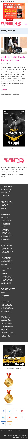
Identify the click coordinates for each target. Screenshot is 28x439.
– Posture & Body (5, 238)
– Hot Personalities (5, 291)
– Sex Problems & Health (7, 280)
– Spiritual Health (5, 195)
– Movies (3, 292)
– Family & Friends (5, 261)
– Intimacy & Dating (5, 276)
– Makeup (3, 207)
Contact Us (17, 435)
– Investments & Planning (7, 248)
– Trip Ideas (4, 226)
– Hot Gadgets (4, 247)
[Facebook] (1, 1)
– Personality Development (7, 308)
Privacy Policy (23, 437)
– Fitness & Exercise (5, 232)
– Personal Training (5, 236)
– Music (3, 294)
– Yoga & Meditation (5, 196)
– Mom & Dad (4, 264)
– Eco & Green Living (6, 304)
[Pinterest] (7, 1)
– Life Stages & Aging (6, 191)
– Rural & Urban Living (6, 310)
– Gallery (3, 331)
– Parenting (3, 265)
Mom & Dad (16, 94)
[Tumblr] (15, 1)
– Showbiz (3, 296)
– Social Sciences (5, 311)
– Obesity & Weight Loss (6, 235)
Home (5, 435)
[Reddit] (11, 1)
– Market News (4, 249)
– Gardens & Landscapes (7, 332)
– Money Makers (5, 252)
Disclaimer (24, 435)
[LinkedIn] (9, 1)
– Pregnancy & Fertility (6, 268)
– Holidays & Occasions (6, 320)
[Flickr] (3, 423)
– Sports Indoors (5, 221)
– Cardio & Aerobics (5, 230)
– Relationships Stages (6, 279)
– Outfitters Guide (5, 217)
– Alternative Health (5, 188)
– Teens (3, 270)
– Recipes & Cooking (6, 324)
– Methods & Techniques (7, 251)
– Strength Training (5, 239)
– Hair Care (3, 205)
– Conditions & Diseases (6, 189)
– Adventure (4, 216)
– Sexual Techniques (6, 282)
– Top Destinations (5, 224)
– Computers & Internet (6, 245)
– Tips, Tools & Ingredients (7, 326)
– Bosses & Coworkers (6, 258)
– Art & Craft (4, 302)
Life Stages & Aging (6, 94)
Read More (4, 89)
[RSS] (9, 423)
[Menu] (26, 24)
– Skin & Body (4, 210)
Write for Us (16, 437)
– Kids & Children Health (6, 263)
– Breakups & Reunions (6, 274)
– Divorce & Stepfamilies (6, 260)
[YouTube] (13, 1)
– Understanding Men (6, 283)
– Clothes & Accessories (6, 202)
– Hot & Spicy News (5, 289)
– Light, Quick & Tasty (6, 321)
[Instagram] (5, 1)
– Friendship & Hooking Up (7, 277)
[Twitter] (3, 1)
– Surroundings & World (6, 312)
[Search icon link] (26, 1)
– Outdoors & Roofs (5, 336)
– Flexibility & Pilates (6, 233)
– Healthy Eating (5, 319)
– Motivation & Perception (7, 305)
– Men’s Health (4, 192)
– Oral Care (3, 208)
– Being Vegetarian (5, 317)
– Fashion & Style (5, 204)
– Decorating (4, 329)
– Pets (2, 267)
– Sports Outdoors (5, 223)
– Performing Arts (5, 295)
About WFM (11, 435)
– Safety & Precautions (6, 220)
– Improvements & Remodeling (8, 333)
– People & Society (5, 307)
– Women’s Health (5, 193)
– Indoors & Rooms (5, 335)
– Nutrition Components (6, 323)
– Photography (4, 218)
